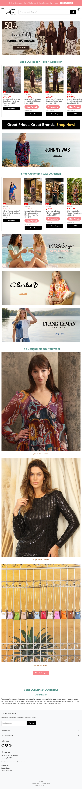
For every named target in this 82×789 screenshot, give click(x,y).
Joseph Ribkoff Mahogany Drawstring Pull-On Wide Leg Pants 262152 (54, 101)
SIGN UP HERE (66, 3)
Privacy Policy (6, 768)
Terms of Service (7, 770)
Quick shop (11, 108)
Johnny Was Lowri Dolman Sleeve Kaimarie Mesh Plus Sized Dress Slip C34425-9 (32, 214)
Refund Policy (6, 766)
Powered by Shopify (41, 785)
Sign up (31, 723)
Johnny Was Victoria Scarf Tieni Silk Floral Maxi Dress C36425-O (11, 213)
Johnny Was (6, 217)
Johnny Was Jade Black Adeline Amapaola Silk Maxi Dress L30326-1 (53, 213)
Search (41, 781)
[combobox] (44, 12)
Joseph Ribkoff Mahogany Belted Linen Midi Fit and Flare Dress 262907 (11, 101)
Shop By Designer (41, 673)
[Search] (73, 12)
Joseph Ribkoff (7, 105)
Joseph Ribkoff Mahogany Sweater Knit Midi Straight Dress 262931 (32, 101)
